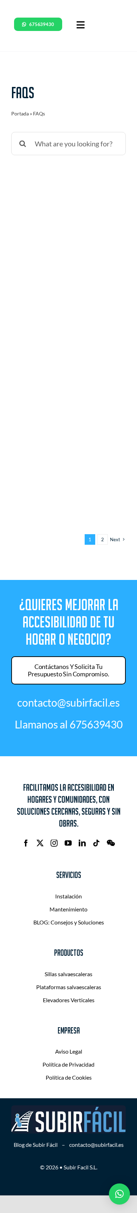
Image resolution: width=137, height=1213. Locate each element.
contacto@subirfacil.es (96, 1144)
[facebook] (26, 843)
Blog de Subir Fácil (36, 1144)
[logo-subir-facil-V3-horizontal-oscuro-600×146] (68, 1109)
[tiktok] (96, 843)
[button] (119, 1194)
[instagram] (54, 843)
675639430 (96, 724)
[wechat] (111, 843)
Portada (20, 113)
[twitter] (40, 843)
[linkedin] (82, 843)
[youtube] (68, 843)
